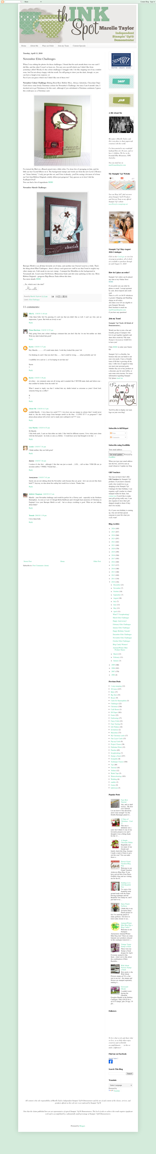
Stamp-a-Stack (116, 756)
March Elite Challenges (121, 617)
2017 (113, 558)
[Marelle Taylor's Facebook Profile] (111, 1063)
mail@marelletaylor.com (117, 165)
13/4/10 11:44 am (41, 313)
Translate (117, 1091)
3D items (114, 689)
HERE (50, 182)
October (116, 591)
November (117, 588)
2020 (113, 548)
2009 (113, 665)
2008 (113, 668)
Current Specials (79, 45)
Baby (112, 692)
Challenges (114, 703)
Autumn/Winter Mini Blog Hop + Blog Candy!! (127, 925)
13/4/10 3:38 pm (40, 378)
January (116, 660)
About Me (34, 45)
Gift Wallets (115, 727)
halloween (114, 788)
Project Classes (116, 744)
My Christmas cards (117, 735)
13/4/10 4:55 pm (44, 427)
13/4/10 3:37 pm (40, 346)
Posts (114, 433)
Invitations (114, 729)
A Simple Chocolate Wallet (127, 841)
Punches (113, 750)
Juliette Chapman (35, 494)
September (117, 595)
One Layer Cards (116, 738)
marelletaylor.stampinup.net (118, 204)
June (115, 605)
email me (120, 378)
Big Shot (114, 695)
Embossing (114, 718)
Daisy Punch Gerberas (125, 905)
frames (113, 785)
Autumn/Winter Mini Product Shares (120, 649)
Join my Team (63, 45)
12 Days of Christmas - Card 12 (127, 821)
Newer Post (28, 561)
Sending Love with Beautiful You (126, 885)
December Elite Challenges (122, 634)
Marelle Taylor (113, 1058)
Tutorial (113, 767)
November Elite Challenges (122, 637)
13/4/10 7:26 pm (40, 461)
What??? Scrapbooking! (121, 614)
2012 (113, 575)
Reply (31, 322)
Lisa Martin (33, 427)
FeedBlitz (112, 457)
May (115, 608)
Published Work (116, 747)
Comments (115, 437)
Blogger (82, 1126)
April (115, 611)
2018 (113, 555)
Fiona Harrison (34, 330)
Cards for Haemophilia (118, 700)
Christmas (114, 706)
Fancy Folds (115, 721)
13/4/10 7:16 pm (40, 446)
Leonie (31, 446)
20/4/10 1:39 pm (41, 515)
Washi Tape (115, 773)
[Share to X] (61, 296)
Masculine (114, 732)
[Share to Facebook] (64, 296)
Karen (31, 346)
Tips (112, 764)
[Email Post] (52, 296)
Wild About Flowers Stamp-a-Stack (126, 967)
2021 (113, 545)
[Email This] (57, 296)
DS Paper (114, 712)
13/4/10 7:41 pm (44, 477)
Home (23, 45)
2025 (113, 532)
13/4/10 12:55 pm (47, 330)
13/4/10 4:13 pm (43, 408)
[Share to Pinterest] (66, 296)
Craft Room (115, 709)
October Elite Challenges (121, 641)
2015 (113, 565)
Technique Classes (117, 761)
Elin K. (31, 313)
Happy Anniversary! (120, 621)
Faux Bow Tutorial (124, 801)
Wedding (114, 779)
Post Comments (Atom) (41, 565)
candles (113, 782)
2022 (113, 542)
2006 (113, 675)
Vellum (113, 770)
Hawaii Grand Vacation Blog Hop (126, 863)
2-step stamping (116, 686)
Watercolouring (116, 776)
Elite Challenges (34, 300)
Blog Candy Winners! (120, 644)
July (115, 601)
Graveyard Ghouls (124, 988)
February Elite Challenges (122, 624)
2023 (113, 538)
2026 (113, 528)
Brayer (113, 698)
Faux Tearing (115, 724)
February (116, 657)
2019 (113, 552)
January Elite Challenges (121, 627)
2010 (113, 582)
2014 (113, 568)
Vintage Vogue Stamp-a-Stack (126, 945)
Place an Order (48, 45)
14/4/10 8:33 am (48, 494)
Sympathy (114, 759)
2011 (113, 578)
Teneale (31, 515)
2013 (113, 572)
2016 (113, 562)
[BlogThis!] (59, 296)
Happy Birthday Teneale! (121, 631)
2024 (113, 535)
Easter (113, 715)
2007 (113, 671)
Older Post (97, 561)
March (115, 654)
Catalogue (121, 256)
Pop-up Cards (115, 741)
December (117, 585)
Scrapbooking (115, 753)
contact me (112, 496)
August (116, 598)
